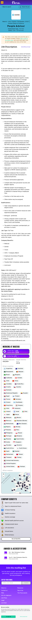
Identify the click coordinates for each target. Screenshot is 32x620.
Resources (20, 588)
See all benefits (16, 539)
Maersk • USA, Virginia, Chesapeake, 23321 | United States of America (16, 22)
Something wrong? (25, 47)
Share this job (26, 7)
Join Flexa (4, 598)
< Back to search (6, 7)
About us (3, 588)
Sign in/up (20, 590)
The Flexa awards (22, 593)
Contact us (4, 590)
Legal (2, 600)
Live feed (4, 603)
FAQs (2, 593)
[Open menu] (2, 2)
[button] (28, 481)
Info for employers (6, 595)
